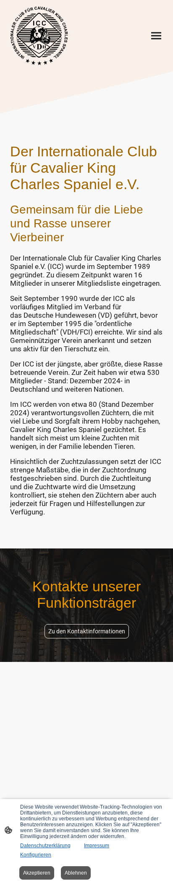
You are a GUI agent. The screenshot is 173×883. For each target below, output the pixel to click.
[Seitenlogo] (39, 35)
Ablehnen (76, 873)
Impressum (96, 846)
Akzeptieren (36, 873)
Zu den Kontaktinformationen (86, 631)
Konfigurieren (35, 855)
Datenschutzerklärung (45, 846)
